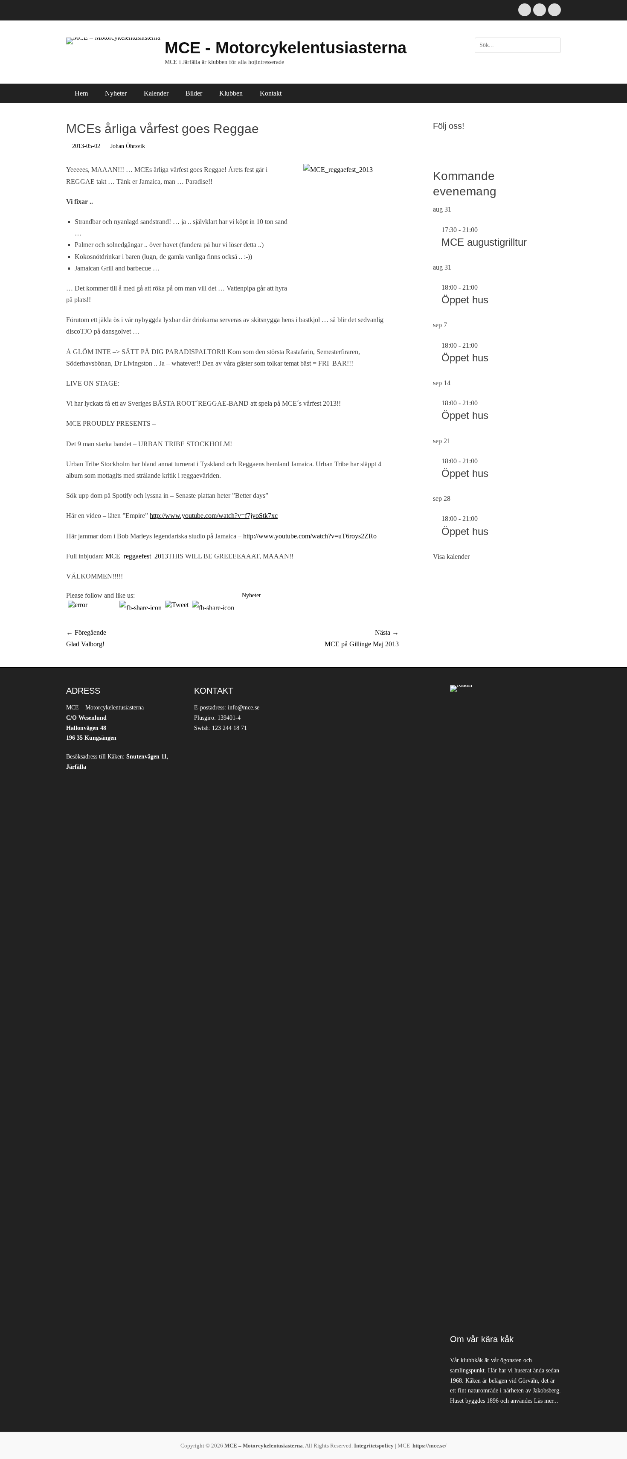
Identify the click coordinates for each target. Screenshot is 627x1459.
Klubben (231, 93)
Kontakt (271, 93)
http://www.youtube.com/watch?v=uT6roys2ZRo (310, 536)
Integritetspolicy (374, 1445)
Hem (81, 93)
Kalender (156, 93)
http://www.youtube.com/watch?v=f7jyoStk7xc (214, 515)
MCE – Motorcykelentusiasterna (263, 1445)
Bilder (194, 93)
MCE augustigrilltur (484, 242)
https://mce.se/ (429, 1445)
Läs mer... (546, 1401)
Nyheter (116, 93)
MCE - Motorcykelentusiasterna (285, 48)
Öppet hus (464, 299)
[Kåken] (505, 1005)
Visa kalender (451, 556)
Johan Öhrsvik (127, 146)
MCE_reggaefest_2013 (136, 556)
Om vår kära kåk (482, 1339)
